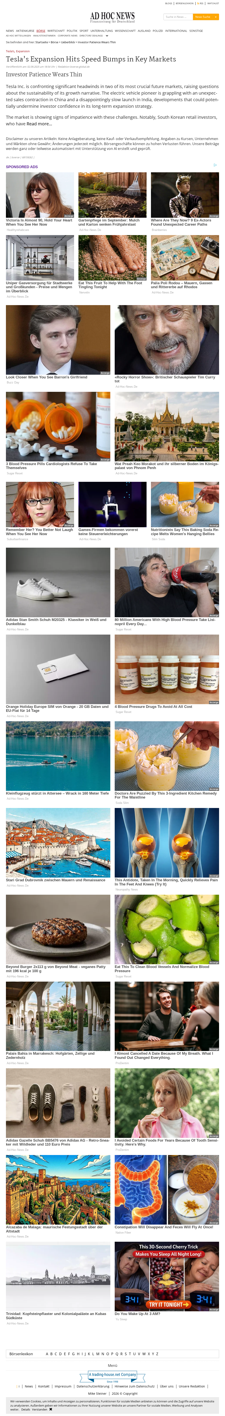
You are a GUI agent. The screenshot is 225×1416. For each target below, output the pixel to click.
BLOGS (168, 3)
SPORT (84, 31)
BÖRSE (40, 31)
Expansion (23, 51)
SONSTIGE (196, 31)
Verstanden (39, 1409)
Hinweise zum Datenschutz (135, 1386)
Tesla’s (10, 51)
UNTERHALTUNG (102, 31)
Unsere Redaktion (192, 1386)
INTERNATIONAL (176, 31)
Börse (54, 42)
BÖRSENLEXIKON (185, 3)
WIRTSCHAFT (56, 31)
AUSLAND (144, 31)
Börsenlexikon (21, 1353)
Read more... (39, 124)
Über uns (167, 1386)
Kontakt (43, 1386)
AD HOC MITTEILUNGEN (18, 35)
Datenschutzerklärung (93, 1386)
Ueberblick (68, 42)
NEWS (10, 31)
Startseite (41, 42)
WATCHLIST (213, 3)
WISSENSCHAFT (125, 31)
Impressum (63, 1386)
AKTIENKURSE (25, 31)
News (29, 1386)
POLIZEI (158, 31)
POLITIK (72, 31)
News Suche (202, 17)
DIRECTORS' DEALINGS (91, 35)
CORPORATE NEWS (67, 35)
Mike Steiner (97, 1393)
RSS (201, 3)
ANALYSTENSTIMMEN (44, 35)
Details (25, 1409)
